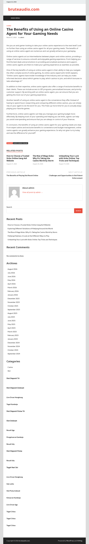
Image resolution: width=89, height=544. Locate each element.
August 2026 (12, 269)
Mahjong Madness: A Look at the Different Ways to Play (28, 236)
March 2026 (12, 287)
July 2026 (11, 273)
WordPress (70, 541)
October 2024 (13, 350)
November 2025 (14, 302)
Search (9, 207)
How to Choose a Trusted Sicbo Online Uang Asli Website (18, 158)
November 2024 (14, 346)
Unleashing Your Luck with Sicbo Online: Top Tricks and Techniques (69, 158)
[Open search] (80, 18)
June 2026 (11, 276)
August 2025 (12, 313)
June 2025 (11, 320)
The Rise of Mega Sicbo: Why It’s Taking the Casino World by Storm (43, 158)
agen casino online (21, 143)
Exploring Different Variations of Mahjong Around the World (30, 228)
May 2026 (11, 280)
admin (22, 37)
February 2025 (13, 335)
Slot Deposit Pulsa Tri (16, 411)
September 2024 (14, 354)
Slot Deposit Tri (13, 378)
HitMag (79, 541)
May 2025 (11, 324)
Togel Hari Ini (12, 467)
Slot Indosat (12, 421)
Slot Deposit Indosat (15, 388)
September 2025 (14, 309)
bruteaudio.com (23, 9)
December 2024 (14, 343)
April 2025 (12, 328)
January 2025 (13, 339)
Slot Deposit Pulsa (14, 451)
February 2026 (13, 291)
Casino (9, 25)
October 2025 (13, 306)
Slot (9, 371)
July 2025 (11, 317)
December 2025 (14, 298)
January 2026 (13, 295)
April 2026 (12, 284)
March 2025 (12, 332)
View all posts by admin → (32, 192)
